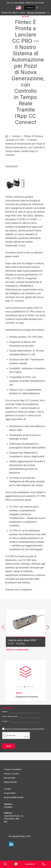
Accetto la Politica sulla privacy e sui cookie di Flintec (24, 729)
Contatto (7, 789)
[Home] (6, 136)
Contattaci (8, 807)
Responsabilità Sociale (13, 797)
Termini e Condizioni (13, 769)
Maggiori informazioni (36, 12)
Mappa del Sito (10, 782)
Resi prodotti (9, 778)
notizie (16, 136)
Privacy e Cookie (11, 774)
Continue (29, 8)
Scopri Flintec (10, 793)
